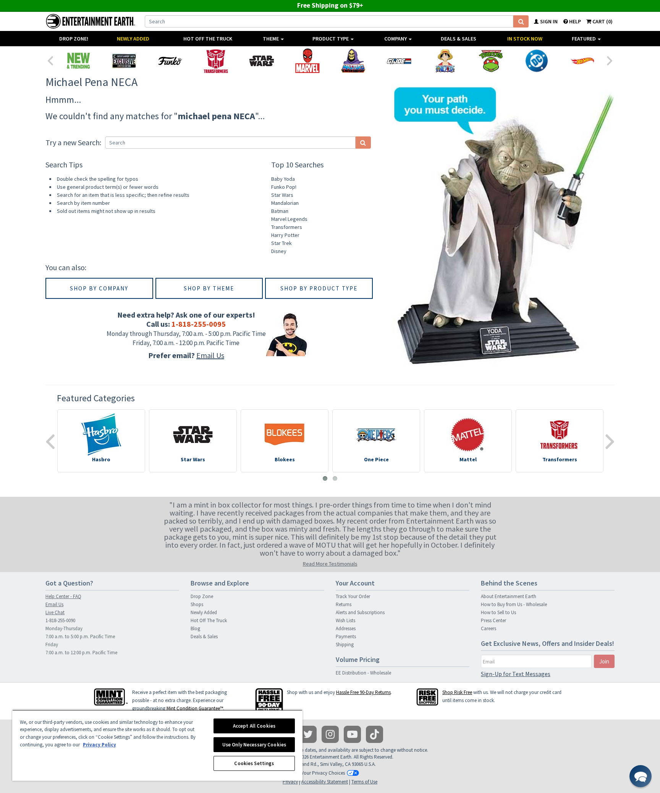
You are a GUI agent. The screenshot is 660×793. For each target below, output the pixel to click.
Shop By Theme (209, 288)
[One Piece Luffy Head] (445, 60)
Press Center (493, 620)
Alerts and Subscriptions (360, 612)
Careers (488, 628)
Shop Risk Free (457, 692)
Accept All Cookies (254, 726)
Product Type (331, 38)
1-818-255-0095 (198, 324)
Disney (278, 251)
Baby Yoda (283, 178)
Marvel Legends (289, 219)
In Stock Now (524, 38)
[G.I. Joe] (399, 60)
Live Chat (55, 612)
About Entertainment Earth (508, 596)
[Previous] (50, 60)
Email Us (210, 355)
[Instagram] (330, 734)
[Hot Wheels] (582, 60)
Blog (195, 628)
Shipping (345, 644)
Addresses (346, 628)
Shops (197, 604)
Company (396, 38)
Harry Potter (285, 235)
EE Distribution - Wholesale (363, 673)
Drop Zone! (73, 38)
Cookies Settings (254, 763)
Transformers (286, 227)
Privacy (290, 781)
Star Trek (281, 243)
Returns (343, 604)
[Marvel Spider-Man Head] (307, 60)
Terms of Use (364, 781)
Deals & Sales (458, 38)
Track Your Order (353, 596)
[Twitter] (308, 734)
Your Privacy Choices (323, 773)
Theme (271, 38)
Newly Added (133, 38)
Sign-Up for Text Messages (515, 674)
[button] (640, 776)
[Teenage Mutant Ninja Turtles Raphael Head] (491, 60)
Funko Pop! (283, 186)
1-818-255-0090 (60, 620)
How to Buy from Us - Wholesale (514, 604)
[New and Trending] (78, 60)
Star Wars (282, 194)
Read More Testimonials (330, 563)
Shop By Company (99, 288)
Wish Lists (345, 620)
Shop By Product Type (319, 288)
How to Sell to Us (498, 612)
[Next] (610, 60)
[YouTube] (352, 734)
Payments (346, 636)
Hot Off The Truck (207, 38)
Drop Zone (202, 596)
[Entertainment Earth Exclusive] (124, 60)
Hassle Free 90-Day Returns (363, 692)
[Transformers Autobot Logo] (216, 60)
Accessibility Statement (324, 781)
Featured (584, 38)
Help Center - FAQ (63, 596)
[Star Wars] (262, 60)
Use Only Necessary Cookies (254, 744)
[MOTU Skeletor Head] (353, 60)
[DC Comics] (537, 60)
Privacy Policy (99, 744)
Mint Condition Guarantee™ (195, 708)
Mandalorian (285, 202)
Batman (279, 211)
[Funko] (170, 60)
